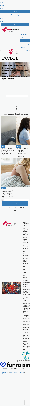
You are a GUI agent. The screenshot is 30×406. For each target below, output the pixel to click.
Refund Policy (13, 372)
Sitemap (4, 374)
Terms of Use (21, 372)
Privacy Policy (5, 372)
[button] (7, 136)
